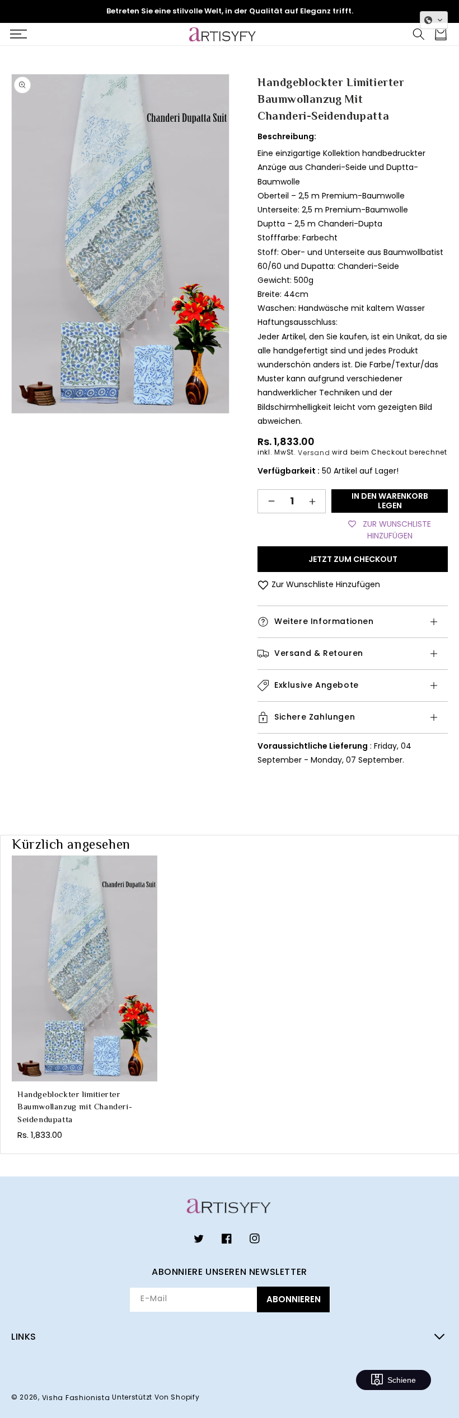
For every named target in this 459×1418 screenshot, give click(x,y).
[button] (18, 34)
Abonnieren (293, 1299)
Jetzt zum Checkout (352, 559)
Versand (314, 452)
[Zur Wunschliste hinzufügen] (263, 585)
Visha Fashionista (76, 1397)
